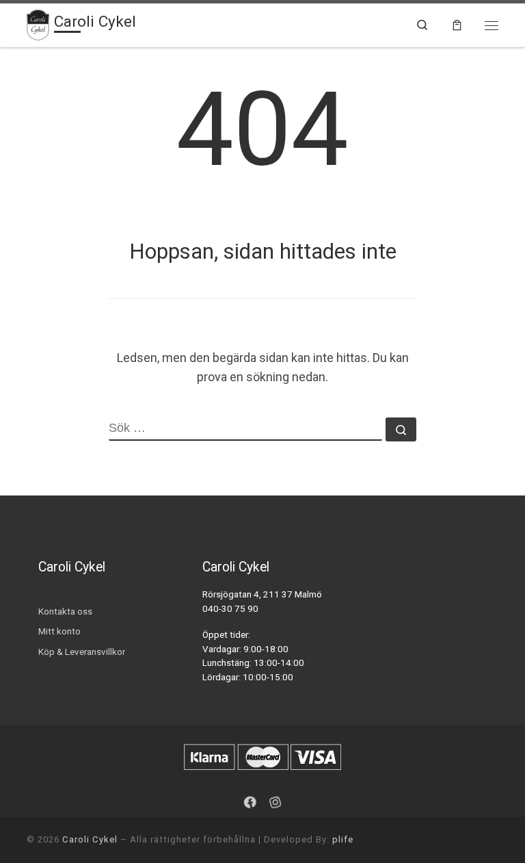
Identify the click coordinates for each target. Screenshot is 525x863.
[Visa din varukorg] (457, 25)
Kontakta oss (65, 611)
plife (342, 839)
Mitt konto (59, 631)
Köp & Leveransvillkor (81, 651)
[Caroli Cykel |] (38, 23)
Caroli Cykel (90, 839)
